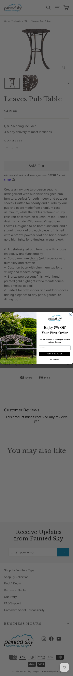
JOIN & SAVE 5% (55, 354)
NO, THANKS (54, 359)
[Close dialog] (70, 314)
